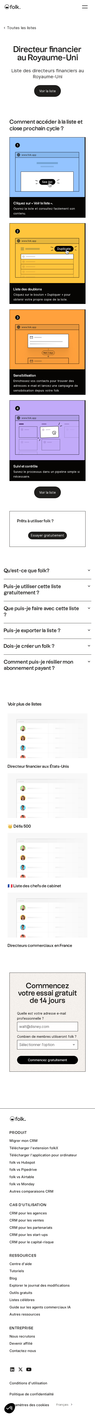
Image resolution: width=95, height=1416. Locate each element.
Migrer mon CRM (23, 1140)
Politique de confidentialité (31, 1394)
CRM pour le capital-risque (31, 1242)
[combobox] (63, 1404)
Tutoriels (16, 1271)
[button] (9, 1408)
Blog (13, 1278)
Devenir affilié (21, 1343)
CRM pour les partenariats (30, 1227)
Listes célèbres (22, 1300)
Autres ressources (24, 1314)
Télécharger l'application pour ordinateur (43, 1155)
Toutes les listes (21, 27)
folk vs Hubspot (22, 1162)
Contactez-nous (22, 1351)
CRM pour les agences (28, 1213)
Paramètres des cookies (29, 1405)
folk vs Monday (21, 1184)
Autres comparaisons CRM (31, 1191)
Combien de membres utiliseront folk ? (47, 1036)
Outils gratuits (20, 1293)
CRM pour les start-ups (28, 1234)
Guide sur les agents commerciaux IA (40, 1307)
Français (62, 1404)
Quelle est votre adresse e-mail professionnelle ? (41, 1016)
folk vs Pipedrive (23, 1169)
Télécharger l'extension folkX (33, 1148)
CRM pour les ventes (26, 1220)
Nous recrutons (22, 1336)
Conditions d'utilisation (28, 1383)
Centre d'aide (20, 1264)
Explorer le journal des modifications (39, 1285)
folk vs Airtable (21, 1177)
